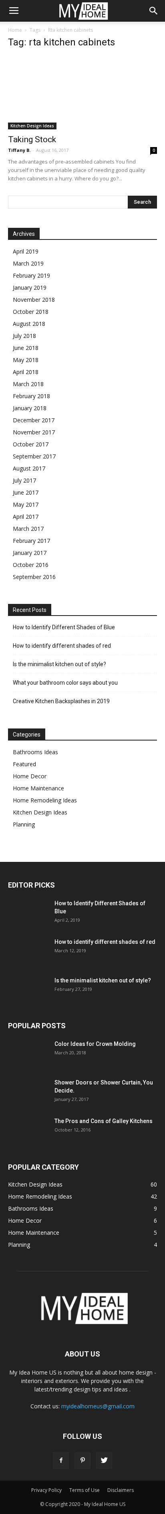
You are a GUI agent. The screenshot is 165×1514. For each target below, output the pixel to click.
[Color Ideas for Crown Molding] (28, 1054)
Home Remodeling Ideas (45, 800)
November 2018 (34, 299)
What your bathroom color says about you (65, 682)
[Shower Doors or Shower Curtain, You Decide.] (28, 1092)
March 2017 (28, 528)
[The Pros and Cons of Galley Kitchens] (28, 1131)
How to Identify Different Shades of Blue (64, 627)
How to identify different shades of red (62, 645)
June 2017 (25, 492)
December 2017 (33, 420)
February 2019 (31, 275)
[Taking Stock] (82, 92)
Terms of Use (84, 1490)
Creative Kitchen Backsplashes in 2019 (61, 701)
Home (15, 30)
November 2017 (34, 432)
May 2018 (25, 360)
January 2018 (29, 408)
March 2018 (28, 384)
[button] (154, 11)
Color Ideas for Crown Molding (95, 1044)
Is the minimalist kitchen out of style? (59, 664)
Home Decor (29, 776)
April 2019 (25, 251)
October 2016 (30, 565)
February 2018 (31, 396)
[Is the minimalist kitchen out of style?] (28, 990)
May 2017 (25, 504)
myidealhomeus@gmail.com (98, 1406)
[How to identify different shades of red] (28, 952)
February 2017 (31, 540)
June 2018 (25, 348)
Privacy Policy (46, 1490)
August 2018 (29, 323)
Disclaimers (120, 1490)
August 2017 (29, 468)
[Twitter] (104, 1461)
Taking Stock (32, 139)
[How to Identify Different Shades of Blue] (28, 913)
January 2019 (29, 287)
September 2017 (34, 456)
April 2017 (25, 516)
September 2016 (34, 577)
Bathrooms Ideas (35, 752)
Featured (24, 764)
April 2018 (25, 372)
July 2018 (24, 336)
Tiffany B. (19, 150)
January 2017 (29, 552)
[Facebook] (61, 1461)
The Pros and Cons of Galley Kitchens (103, 1121)
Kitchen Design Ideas (32, 126)
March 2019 (28, 263)
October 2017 (30, 444)
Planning (24, 824)
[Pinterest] (82, 1461)
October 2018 (30, 311)
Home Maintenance (38, 788)
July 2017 (24, 480)
